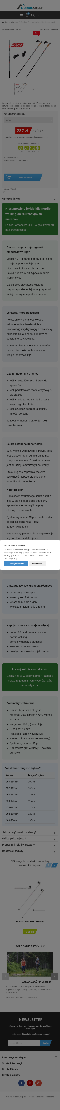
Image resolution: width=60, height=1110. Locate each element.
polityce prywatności (29, 555)
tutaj (15, 558)
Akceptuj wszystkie (15, 563)
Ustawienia (37, 563)
